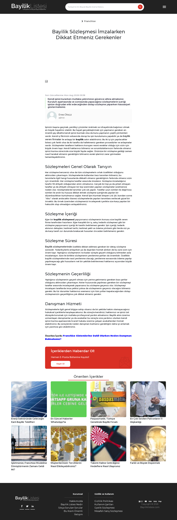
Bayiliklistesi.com (149, 507)
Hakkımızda (76, 501)
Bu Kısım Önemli (73, 511)
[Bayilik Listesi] (29, 7)
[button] (90, 21)
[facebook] (22, 506)
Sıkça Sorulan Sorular (70, 507)
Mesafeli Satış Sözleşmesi (108, 511)
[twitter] (27, 506)
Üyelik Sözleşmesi (104, 507)
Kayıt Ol (60, 364)
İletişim (78, 514)
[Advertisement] (88, 60)
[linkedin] (32, 506)
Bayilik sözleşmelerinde (58, 246)
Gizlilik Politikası (103, 501)
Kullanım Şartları (103, 504)
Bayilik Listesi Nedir (72, 504)
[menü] (46, 81)
